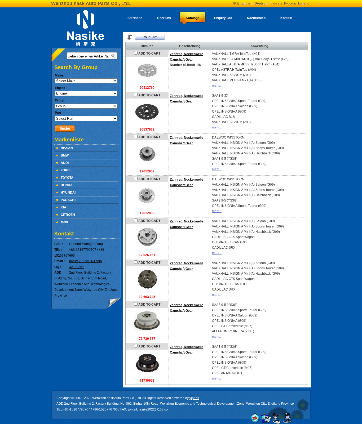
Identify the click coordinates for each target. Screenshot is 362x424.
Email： (60, 261)
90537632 (147, 129)
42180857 (76, 267)
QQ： (58, 267)
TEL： (58, 250)
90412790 (147, 88)
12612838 (147, 213)
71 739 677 (147, 339)
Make (59, 75)
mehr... (217, 85)
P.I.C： (59, 244)
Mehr (64, 222)
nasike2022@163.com (85, 261)
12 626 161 (147, 255)
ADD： (59, 272)
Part (58, 113)
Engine (60, 88)
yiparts (194, 398)
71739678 (147, 380)
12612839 (147, 171)
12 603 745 (147, 297)
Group (59, 100)
